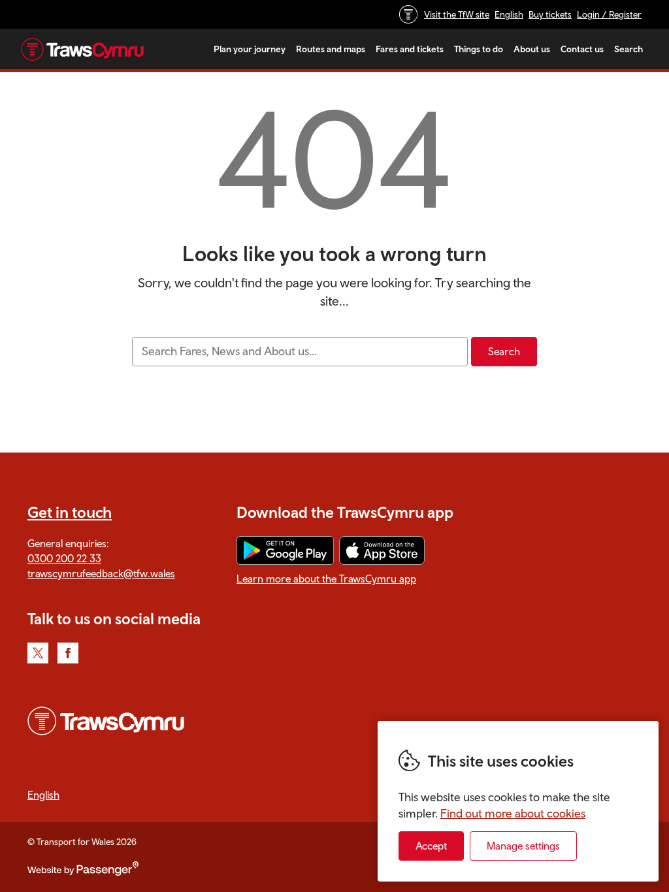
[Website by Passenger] (83, 872)
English (509, 14)
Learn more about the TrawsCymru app (326, 578)
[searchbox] (300, 351)
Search (628, 49)
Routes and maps (330, 49)
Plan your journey (250, 49)
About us (532, 49)
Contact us (582, 49)
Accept (431, 846)
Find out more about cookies (512, 813)
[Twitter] (37, 653)
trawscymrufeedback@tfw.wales (101, 573)
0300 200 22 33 (64, 558)
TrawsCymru (82, 49)
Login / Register (609, 14)
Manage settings (523, 846)
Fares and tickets (410, 49)
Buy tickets (550, 14)
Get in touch (69, 512)
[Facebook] (67, 653)
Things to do (478, 49)
